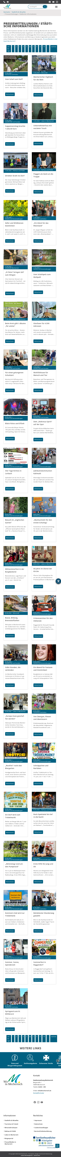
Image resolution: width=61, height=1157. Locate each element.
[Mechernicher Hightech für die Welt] (44, 63)
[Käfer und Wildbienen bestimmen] (16, 208)
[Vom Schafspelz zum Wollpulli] (44, 257)
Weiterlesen (10, 94)
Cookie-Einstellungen (41, 1128)
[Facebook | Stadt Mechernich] (50, 2)
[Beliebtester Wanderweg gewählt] (44, 898)
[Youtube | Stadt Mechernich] (53, 2)
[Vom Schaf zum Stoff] (16, 63)
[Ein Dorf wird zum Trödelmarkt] (16, 800)
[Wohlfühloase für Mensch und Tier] (44, 358)
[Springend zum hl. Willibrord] (16, 996)
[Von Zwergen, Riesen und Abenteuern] (44, 702)
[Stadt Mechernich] (10, 6)
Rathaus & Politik (10, 1131)
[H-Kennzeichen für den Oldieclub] (44, 603)
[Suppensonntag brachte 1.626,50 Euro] (16, 111)
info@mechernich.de (44, 1091)
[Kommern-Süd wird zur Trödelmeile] (16, 898)
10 (44, 47)
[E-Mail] (8, 2)
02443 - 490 (42, 1087)
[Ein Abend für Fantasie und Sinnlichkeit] (44, 652)
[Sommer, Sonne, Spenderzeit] (16, 947)
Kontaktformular (38, 1093)
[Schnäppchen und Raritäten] (44, 751)
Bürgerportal (9, 1138)
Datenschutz (38, 1124)
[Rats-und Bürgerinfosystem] (15, 1058)
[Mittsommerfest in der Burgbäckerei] (16, 554)
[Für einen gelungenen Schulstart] (16, 358)
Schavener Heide (46, 1063)
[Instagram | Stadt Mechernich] (57, 2)
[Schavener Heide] (46, 1058)
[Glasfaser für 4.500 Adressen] (44, 310)
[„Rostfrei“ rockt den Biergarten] (16, 751)
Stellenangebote (30, 1063)
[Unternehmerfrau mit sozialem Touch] (44, 111)
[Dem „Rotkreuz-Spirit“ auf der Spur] (44, 407)
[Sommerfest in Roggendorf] (44, 947)
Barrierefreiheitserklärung (43, 1131)
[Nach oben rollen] (57, 1151)
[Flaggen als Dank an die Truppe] (44, 160)
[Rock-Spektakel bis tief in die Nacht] (44, 800)
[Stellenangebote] (30, 1058)
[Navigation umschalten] (56, 6)
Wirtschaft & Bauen (11, 1128)
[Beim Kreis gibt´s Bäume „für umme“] (16, 310)
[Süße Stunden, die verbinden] (16, 652)
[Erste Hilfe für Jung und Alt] (44, 849)
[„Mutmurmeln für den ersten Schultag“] (44, 505)
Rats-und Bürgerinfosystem (15, 1064)
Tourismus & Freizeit (11, 1124)
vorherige (8, 49)
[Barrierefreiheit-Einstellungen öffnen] (58, 581)
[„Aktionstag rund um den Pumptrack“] (16, 849)
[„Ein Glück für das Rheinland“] (44, 208)
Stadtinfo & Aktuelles (11, 1120)
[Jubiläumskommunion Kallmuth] (44, 456)
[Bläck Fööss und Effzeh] (16, 407)
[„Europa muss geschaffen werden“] (16, 702)
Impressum (38, 1120)
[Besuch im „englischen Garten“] (16, 505)
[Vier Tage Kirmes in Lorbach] (16, 456)
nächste (53, 47)
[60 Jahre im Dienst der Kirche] (44, 554)
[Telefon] (4, 2)
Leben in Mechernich (11, 1135)
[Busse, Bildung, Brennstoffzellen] (16, 603)
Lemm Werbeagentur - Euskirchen (30, 1155)
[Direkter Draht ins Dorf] (16, 160)
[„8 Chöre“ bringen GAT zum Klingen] (16, 257)
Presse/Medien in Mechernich (10, 1143)
